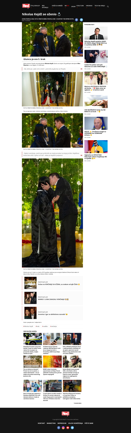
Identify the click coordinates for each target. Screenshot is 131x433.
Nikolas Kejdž (28, 326)
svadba (45, 326)
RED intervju (45, 6)
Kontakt (41, 423)
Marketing (51, 423)
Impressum (61, 423)
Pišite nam (89, 423)
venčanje (53, 326)
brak (37, 326)
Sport (73, 6)
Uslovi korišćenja (75, 423)
